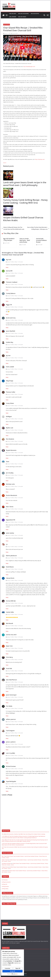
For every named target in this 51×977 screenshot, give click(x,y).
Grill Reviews (12, 16)
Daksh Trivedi (5, 859)
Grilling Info (12, 13)
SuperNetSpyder (11, 781)
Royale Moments (11, 450)
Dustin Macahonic (11, 495)
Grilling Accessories (23, 13)
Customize (7, 968)
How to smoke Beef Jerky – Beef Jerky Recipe (25, 240)
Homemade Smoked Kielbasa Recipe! (41, 240)
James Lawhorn (11, 742)
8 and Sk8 (9, 668)
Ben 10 (3, 856)
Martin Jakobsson (11, 555)
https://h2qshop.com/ (40, 159)
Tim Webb (9, 706)
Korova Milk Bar (11, 601)
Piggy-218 (9, 305)
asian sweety (10, 533)
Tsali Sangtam (10, 730)
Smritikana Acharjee (6, 863)
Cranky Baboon (10, 293)
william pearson (11, 719)
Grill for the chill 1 (11, 635)
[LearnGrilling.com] (3, 15)
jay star (8, 355)
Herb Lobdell (10, 367)
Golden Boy (9, 342)
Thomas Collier (10, 392)
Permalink (21, 261)
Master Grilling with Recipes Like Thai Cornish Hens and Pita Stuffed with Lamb (13, 228)
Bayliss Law (9, 428)
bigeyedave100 (10, 520)
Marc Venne (9, 507)
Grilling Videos (22, 16)
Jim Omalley (9, 473)
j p (6, 544)
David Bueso (10, 567)
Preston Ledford (15, 33)
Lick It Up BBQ (10, 753)
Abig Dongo (9, 381)
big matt (8, 259)
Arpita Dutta (4, 870)
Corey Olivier (10, 403)
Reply (7, 267)
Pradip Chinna (5, 867)
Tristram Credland (11, 282)
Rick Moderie (10, 439)
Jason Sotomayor (11, 695)
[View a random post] (47, 15)
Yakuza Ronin (10, 578)
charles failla (10, 612)
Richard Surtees (11, 766)
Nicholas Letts (10, 484)
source (4, 162)
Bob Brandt (9, 623)
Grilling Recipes (35, 13)
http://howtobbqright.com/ (29, 66)
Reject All (18, 968)
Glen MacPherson (11, 680)
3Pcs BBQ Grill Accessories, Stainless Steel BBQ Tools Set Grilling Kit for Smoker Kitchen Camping (23, 834)
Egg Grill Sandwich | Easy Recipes (8, 239)
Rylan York (9, 646)
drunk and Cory (10, 318)
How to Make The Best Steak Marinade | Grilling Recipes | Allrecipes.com (37, 228)
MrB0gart (9, 416)
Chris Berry (9, 657)
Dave (7, 461)
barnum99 (9, 271)
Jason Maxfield (10, 331)
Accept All (12, 971)
